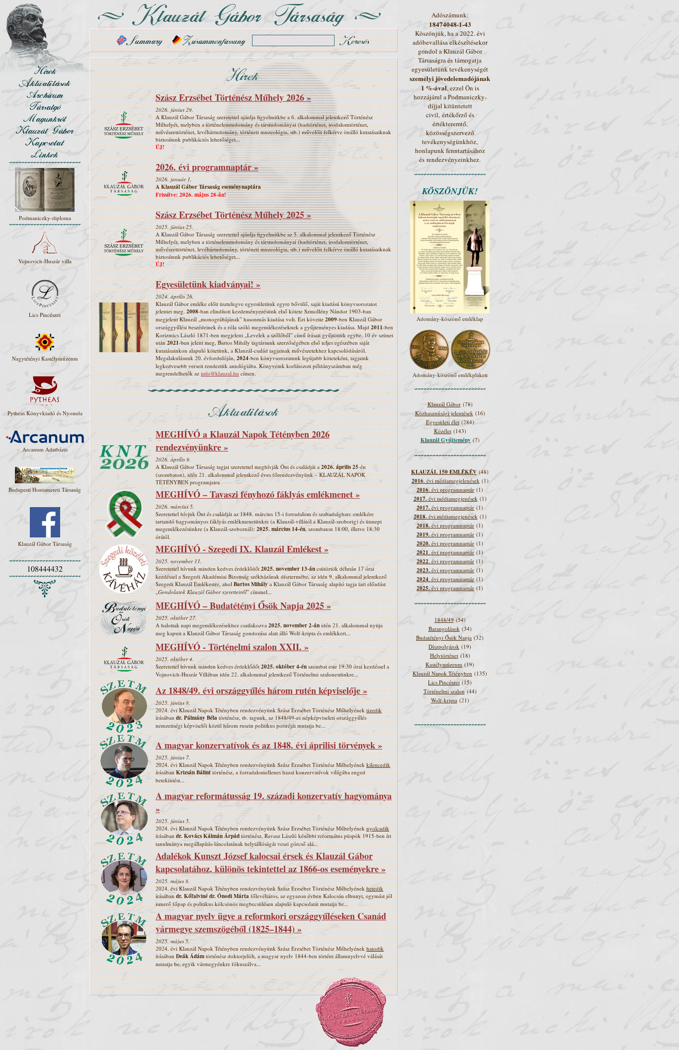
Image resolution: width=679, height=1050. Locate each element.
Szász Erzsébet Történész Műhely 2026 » (233, 97)
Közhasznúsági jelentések (444, 413)
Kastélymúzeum (443, 664)
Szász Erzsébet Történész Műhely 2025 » (233, 214)
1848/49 (444, 619)
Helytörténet (444, 655)
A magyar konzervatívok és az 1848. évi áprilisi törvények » (269, 745)
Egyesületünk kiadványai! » (208, 284)
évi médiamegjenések (446, 498)
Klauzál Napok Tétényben (442, 673)
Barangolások (444, 628)
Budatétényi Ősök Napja (444, 637)
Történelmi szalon (444, 691)
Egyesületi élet (442, 422)
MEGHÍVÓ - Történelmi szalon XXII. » (232, 646)
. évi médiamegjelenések (446, 480)
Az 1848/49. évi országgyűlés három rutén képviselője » (261, 690)
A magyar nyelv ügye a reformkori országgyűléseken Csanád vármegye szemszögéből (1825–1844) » (271, 922)
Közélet (442, 431)
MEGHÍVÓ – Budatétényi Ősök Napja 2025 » (243, 605)
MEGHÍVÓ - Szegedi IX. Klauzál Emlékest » (242, 548)
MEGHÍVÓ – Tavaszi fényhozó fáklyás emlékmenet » (258, 494)
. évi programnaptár (445, 489)
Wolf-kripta (444, 700)
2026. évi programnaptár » (207, 166)
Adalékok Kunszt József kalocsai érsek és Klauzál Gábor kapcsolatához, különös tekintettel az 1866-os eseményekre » (271, 862)
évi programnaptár (445, 507)
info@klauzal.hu (220, 373)
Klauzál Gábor (444, 404)
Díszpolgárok (443, 646)
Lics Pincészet (444, 682)
